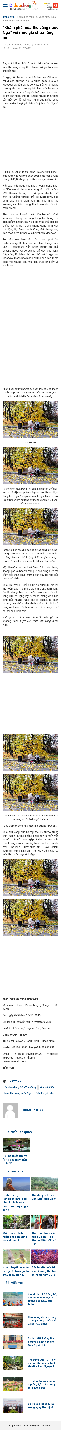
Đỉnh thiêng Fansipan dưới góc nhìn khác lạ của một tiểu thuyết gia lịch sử (15, 1202)
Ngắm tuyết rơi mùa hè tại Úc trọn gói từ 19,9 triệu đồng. (16, 1271)
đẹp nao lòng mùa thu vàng (20, 1087)
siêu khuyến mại (45, 1093)
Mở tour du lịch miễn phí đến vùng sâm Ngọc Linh (15, 1236)
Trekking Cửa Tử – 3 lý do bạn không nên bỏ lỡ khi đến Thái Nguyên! (42, 1363)
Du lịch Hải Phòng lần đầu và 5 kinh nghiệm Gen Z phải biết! (41, 1342)
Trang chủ (8, 16)
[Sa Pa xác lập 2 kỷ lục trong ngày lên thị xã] (13, 1405)
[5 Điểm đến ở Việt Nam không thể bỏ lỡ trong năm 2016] (44, 1256)
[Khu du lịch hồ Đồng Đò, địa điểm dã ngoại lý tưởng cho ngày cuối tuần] (13, 1299)
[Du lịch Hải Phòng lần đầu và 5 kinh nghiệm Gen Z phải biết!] (13, 1342)
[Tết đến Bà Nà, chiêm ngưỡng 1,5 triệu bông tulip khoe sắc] (13, 1384)
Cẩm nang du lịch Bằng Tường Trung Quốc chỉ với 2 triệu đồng (42, 1320)
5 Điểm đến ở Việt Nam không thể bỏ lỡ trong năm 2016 (43, 1271)
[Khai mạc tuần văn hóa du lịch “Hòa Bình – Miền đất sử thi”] (44, 1222)
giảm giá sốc (47, 1087)
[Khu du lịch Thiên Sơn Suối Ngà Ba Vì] (44, 1184)
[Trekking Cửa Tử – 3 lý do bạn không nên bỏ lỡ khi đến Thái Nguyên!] (13, 1363)
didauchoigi (33, 1110)
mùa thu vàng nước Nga (17, 1093)
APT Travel (16, 1081)
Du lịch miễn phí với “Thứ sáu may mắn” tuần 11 (15, 1159)
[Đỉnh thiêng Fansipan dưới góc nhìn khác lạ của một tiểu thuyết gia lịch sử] (16, 1184)
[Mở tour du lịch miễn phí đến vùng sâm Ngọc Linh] (16, 1222)
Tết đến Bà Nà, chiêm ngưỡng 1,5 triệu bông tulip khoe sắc (41, 1384)
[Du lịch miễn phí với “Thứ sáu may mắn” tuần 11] (16, 1145)
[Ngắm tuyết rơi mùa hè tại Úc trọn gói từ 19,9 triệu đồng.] (16, 1256)
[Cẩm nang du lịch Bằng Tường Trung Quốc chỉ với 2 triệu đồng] (13, 1320)
